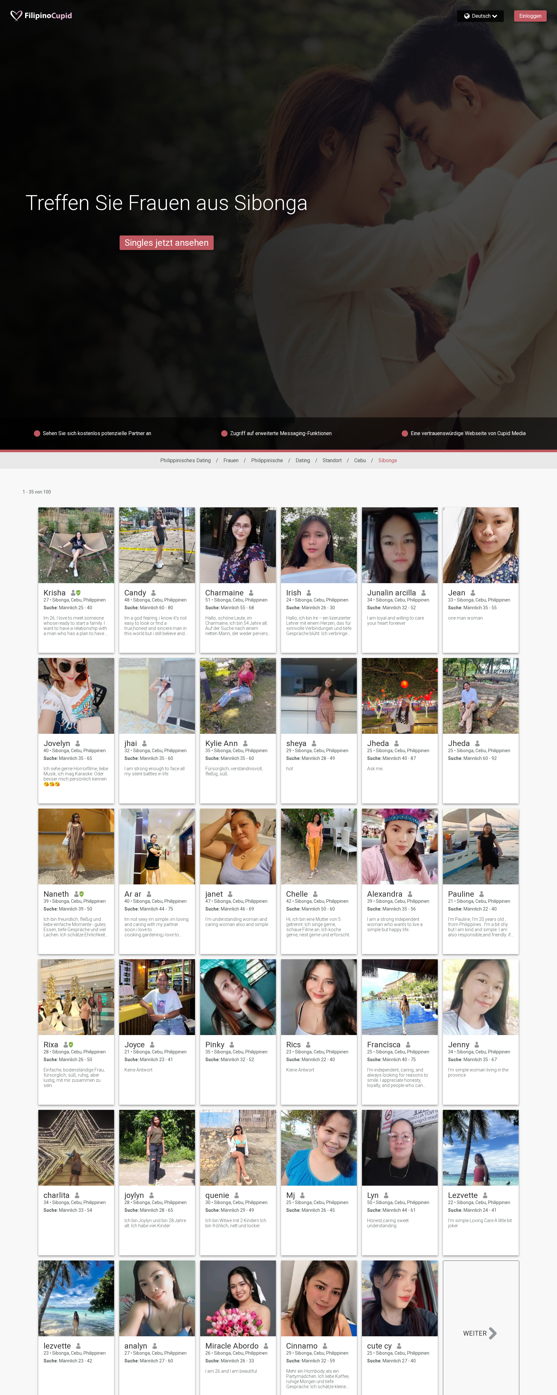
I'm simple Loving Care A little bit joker (480, 1223)
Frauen (231, 460)
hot (289, 768)
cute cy (379, 1345)
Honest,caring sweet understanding (388, 1223)
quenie (217, 1195)
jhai (130, 743)
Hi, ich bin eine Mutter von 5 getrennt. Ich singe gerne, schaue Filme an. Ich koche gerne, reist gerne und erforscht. (318, 927)
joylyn (134, 1195)
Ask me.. (375, 768)
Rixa (51, 1044)
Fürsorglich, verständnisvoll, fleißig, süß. (234, 771)
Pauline (461, 894)
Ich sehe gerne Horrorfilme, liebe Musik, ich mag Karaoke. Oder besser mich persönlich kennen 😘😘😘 (76, 776)
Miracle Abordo (232, 1345)
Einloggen (530, 16)
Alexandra (385, 894)
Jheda (378, 743)
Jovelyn (57, 743)
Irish (293, 592)
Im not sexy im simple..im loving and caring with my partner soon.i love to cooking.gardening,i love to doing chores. (156, 927)
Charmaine (224, 592)
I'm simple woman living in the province (478, 1072)
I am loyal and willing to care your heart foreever (395, 620)
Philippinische (267, 460)
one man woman (465, 618)
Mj (290, 1195)
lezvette (57, 1345)
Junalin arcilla (391, 592)
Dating (303, 460)
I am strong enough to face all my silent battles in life (154, 771)
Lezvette (463, 1195)
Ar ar (133, 894)
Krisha (55, 592)
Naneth (56, 894)
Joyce (134, 1044)
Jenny (458, 1044)
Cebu (360, 460)
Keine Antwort (138, 1069)
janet (214, 894)
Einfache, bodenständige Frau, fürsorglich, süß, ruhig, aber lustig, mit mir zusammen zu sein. (74, 1077)
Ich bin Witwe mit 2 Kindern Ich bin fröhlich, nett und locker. (235, 1223)
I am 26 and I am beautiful (231, 1371)
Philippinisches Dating (185, 460)
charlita (57, 1195)
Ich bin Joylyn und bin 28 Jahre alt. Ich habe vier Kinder (155, 1223)
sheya (296, 743)
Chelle (297, 894)
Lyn (373, 1195)
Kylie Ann (221, 743)
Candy (135, 592)
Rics (293, 1044)
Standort (332, 460)
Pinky (214, 1044)
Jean (456, 592)
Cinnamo (302, 1345)
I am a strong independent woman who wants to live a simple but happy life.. (395, 924)
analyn (135, 1345)
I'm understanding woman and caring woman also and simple (236, 922)
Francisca (384, 1044)
